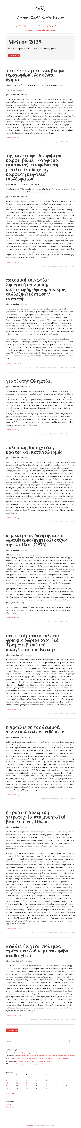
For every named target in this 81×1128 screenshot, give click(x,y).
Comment (72, 142)
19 (7, 1086)
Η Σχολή (14, 26)
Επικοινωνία (29, 30)
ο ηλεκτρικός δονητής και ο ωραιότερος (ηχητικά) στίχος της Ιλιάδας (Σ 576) (37, 540)
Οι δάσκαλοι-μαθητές (46, 26)
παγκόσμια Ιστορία (45, 367)
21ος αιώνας (28, 367)
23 (46, 1086)
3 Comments (71, 932)
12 (7, 1083)
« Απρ (8, 1093)
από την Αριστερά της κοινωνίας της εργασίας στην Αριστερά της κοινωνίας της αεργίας (46, 1055)
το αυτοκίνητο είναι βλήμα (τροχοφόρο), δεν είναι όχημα (35, 75)
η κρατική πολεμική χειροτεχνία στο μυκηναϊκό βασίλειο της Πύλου (35, 817)
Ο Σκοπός (22, 26)
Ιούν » (13, 1093)
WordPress (51, 1125)
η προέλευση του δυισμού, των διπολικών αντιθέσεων (35, 729)
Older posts (14, 55)
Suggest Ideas (10, 1107)
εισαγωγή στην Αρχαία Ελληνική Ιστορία (46, 434)
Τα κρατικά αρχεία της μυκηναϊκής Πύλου (45, 932)
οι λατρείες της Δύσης (52, 713)
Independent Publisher (32, 1125)
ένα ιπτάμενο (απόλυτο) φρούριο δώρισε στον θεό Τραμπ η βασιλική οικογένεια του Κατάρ (32, 642)
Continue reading (13, 137)
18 (66, 1083)
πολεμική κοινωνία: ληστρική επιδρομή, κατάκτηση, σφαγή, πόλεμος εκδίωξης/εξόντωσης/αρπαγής (36, 289)
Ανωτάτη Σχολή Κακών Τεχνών (40, 17)
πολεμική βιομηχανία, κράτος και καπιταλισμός (34, 449)
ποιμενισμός (55, 367)
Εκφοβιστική (55, 1019)
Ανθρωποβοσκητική (45, 1019)
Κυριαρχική (35, 1019)
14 (27, 1083)
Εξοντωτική (36, 367)
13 (17, 1083)
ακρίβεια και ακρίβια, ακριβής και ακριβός (24, 1053)
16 (46, 1083)
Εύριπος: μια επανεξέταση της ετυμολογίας (30, 1064)
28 (27, 1088)
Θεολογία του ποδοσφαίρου (49, 266)
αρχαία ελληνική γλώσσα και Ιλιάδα (48, 622)
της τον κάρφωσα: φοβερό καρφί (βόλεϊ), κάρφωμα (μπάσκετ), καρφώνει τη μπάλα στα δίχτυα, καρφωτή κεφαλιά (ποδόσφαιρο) (33, 167)
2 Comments (71, 266)
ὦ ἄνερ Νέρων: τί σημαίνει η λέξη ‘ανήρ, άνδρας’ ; (35, 1061)
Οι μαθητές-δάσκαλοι (62, 26)
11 (66, 1080)
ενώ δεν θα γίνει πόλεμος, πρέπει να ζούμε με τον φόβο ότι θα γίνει (37, 950)
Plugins (8, 1104)
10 (56, 1080)
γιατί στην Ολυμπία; (29, 380)
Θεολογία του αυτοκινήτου (50, 142)
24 (56, 1086)
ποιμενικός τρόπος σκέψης (50, 798)
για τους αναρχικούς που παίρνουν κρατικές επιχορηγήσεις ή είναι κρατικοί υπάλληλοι (40, 1058)
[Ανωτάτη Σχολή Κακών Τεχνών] (40, 14)
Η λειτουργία (32, 26)
